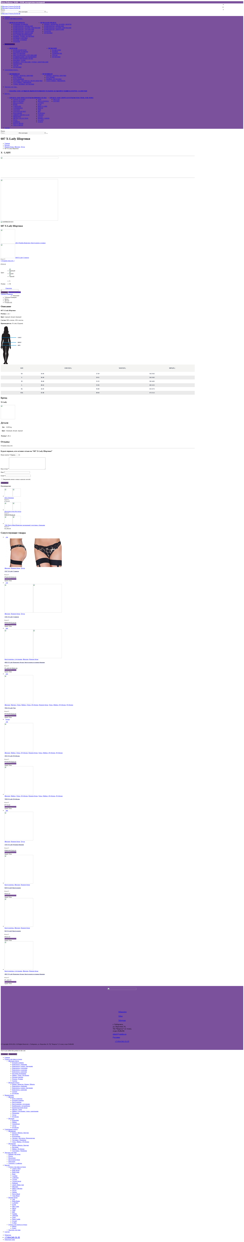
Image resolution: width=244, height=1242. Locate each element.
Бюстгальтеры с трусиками (25, 55)
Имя (3, 472)
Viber (120, 1016)
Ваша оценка (5, 455)
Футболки (48, 33)
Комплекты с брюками (23, 26)
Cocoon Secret (19, 111)
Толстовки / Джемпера (55, 81)
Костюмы (17, 77)
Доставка (116, 1037)
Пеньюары (17, 64)
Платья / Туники (20, 40)
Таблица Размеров (7, 294)
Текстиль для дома (11, 87)
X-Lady (41, 120)
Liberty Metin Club (21, 115)
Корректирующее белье (23, 58)
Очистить (9, 288)
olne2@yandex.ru (119, 1034)
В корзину (4, 292)
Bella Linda (18, 103)
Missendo (17, 116)
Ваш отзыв (5, 469)
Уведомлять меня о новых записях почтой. (17, 479)
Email (3, 476)
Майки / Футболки (53, 79)
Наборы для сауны (17, 91)
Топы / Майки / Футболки (23, 84)
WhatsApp (229, 4)
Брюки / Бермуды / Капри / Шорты (57, 24)
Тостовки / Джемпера (22, 82)
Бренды (7, 93)
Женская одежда (17, 22)
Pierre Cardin (43, 118)
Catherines (18, 108)
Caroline (17, 106)
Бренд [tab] (6, 299)
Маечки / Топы (19, 60)
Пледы (29, 91)
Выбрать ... (10, 579)
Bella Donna (43, 101)
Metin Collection (20, 118)
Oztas (40, 116)
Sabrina (16, 122)
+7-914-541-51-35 (234, 7)
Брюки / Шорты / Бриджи (23, 75)
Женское (13, 48)
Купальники (18, 79)
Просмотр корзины (14, 292)
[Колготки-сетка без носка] (27, 506)
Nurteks (41, 113)
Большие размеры (20, 24)
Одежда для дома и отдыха (13, 18)
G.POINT (41, 103)
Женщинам (14, 74)
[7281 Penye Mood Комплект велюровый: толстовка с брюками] (27, 520)
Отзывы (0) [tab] (8, 302)
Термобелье (57, 53)
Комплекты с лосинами (23, 29)
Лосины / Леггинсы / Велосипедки (27, 81)
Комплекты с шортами (23, 33)
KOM (39, 104)
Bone (15, 104)
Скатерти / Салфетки (77, 91)
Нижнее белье (9, 44)
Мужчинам (47, 74)
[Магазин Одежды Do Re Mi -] (10, 7)
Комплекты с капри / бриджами (26, 28)
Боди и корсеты (19, 50)
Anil (39, 99)
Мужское (52, 48)
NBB (39, 110)
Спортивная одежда (11, 70)
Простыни (63, 91)
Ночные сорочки (20, 38)
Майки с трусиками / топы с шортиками (30, 62)
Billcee (56, 99)
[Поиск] (47, 133)
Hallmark (17, 113)
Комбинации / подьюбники (25, 57)
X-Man (40, 122)
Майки (55, 52)
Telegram (122, 1020)
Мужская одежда (48, 22)
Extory (56, 101)
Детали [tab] (7, 301)
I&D (39, 111)
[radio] (10, 269)
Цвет (2, 272)
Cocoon (16, 110)
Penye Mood (18, 123)
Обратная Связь (232, 9)
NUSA (15, 120)
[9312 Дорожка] (27, 492)
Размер (3, 284)
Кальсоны (56, 50)
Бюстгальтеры (19, 53)
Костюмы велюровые (22, 34)
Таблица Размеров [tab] (10, 297)
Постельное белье (50, 91)
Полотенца (37, 91)
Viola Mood (18, 125)
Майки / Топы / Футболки (23, 36)
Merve (40, 108)
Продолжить (12, 1054)
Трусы (15, 65)
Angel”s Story (19, 99)
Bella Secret (18, 101)
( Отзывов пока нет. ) (7, 261)
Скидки (7, 128)
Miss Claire (42, 106)
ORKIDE (41, 115)
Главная (7, 17)
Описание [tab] (16, 295)
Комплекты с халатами (23, 31)
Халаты (16, 41)
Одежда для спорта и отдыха (62, 98)
